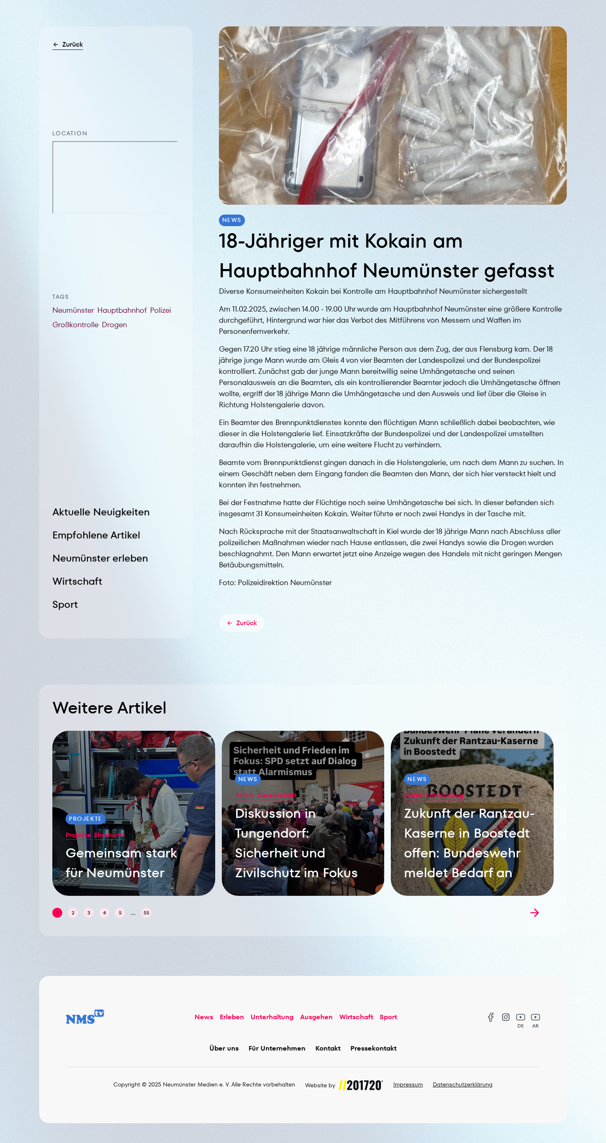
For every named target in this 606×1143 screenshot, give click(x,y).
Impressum (408, 1084)
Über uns (224, 1048)
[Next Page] (535, 912)
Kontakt (328, 1048)
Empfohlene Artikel (96, 535)
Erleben (232, 1017)
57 (146, 912)
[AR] (535, 1017)
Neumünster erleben (100, 558)
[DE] (521, 1017)
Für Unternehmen (277, 1048)
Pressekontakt (373, 1048)
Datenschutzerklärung (463, 1084)
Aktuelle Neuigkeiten (101, 512)
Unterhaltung (272, 1017)
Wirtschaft (77, 581)
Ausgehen (316, 1017)
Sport (65, 604)
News (204, 1017)
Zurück (72, 44)
